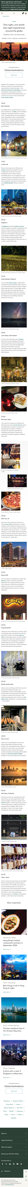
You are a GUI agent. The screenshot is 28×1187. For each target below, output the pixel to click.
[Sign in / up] (26, 13)
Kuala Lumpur (13, 283)
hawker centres (19, 226)
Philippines (7, 1171)
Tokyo (16, 894)
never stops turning (7, 97)
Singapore (6, 226)
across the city (17, 425)
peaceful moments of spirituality (10, 90)
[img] (26, 1)
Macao (3, 580)
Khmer (3, 802)
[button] (26, 1180)
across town (8, 524)
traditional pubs (8, 183)
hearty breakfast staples (15, 753)
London (3, 170)
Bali (15, 111)
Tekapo (21, 339)
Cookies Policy (9, 1184)
